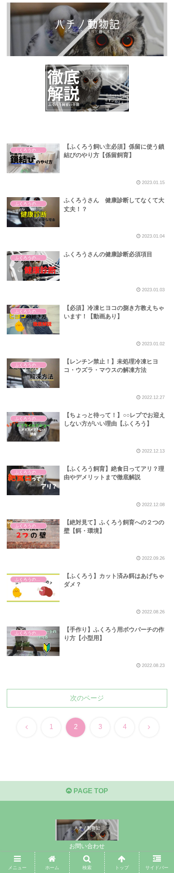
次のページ (87, 698)
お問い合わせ (87, 846)
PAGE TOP (90, 790)
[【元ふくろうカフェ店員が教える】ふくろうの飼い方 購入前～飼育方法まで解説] (87, 88)
